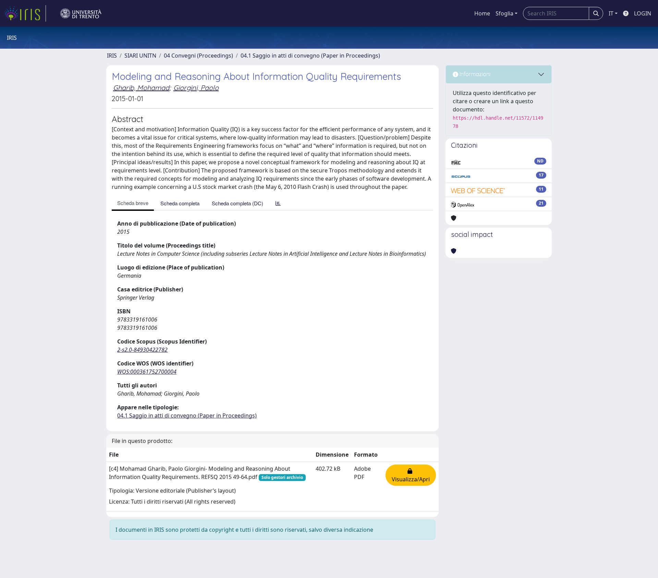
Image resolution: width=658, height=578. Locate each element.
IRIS (112, 55)
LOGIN (642, 13)
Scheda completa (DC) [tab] (237, 203)
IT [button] (611, 13)
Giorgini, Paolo (196, 87)
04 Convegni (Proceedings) (198, 55)
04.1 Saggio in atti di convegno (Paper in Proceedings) (310, 55)
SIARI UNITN (140, 55)
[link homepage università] (80, 13)
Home (482, 13)
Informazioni (474, 74)
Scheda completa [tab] (179, 203)
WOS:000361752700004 (146, 371)
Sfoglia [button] (504, 13)
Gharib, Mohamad (141, 87)
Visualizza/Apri (411, 475)
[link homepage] (25, 13)
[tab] (278, 203)
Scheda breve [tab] (132, 202)
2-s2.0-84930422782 (142, 349)
